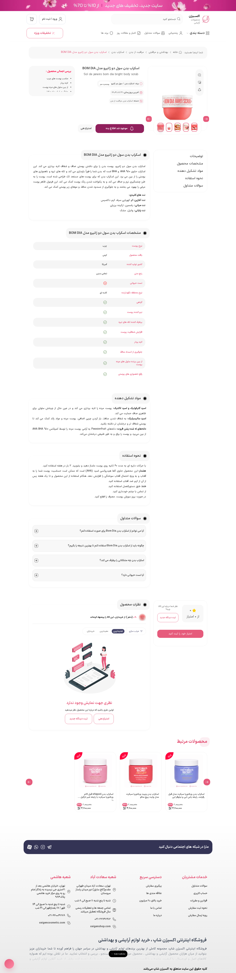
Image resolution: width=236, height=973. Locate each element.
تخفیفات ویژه (42, 33)
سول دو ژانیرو (116, 83)
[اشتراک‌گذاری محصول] (9, 964)
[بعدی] (149, 119)
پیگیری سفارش (154, 886)
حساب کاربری (200, 893)
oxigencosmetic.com (52, 923)
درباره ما (157, 915)
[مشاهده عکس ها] (142, 617)
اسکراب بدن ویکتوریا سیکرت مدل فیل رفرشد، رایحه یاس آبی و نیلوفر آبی (186, 796)
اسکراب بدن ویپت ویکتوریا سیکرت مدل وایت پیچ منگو (142, 796)
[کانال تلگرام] (49, 847)
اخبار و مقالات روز (126, 33)
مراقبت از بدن (136, 52)
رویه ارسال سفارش (197, 915)
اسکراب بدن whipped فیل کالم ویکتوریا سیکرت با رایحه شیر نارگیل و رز (96, 797)
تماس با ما (156, 908)
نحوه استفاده (194, 178)
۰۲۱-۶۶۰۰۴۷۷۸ (56, 915)
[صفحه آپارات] (29, 847)
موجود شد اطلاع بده (116, 128)
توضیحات (196, 156)
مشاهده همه (160, 127)
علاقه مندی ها (154, 893)
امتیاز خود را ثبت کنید (180, 634)
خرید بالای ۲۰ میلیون (150, 901)
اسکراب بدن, (128, 101)
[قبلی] (206, 119)
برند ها (104, 33)
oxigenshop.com (100, 926)
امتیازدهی (86, 128)
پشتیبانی (173, 33)
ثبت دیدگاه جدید (168, 617)
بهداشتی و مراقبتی (158, 52)
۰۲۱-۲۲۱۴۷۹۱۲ (103, 919)
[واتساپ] (36, 847)
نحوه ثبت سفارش (197, 908)
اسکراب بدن (117, 52)
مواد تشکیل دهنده (190, 170)
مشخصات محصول (190, 163)
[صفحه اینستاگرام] (43, 847)
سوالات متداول (152, 33)
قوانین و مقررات (198, 901)
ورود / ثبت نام (49, 19)
